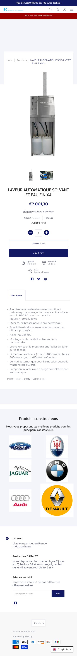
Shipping (27, 211)
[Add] (46, 232)
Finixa (48, 218)
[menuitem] (50, 9)
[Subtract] (30, 232)
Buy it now (38, 252)
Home (9, 60)
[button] (50, 9)
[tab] (16, 295)
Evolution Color (20, 632)
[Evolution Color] (13, 9)
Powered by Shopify (22, 636)
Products (22, 60)
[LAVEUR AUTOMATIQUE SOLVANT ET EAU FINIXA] (30, 175)
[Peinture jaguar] (20, 470)
